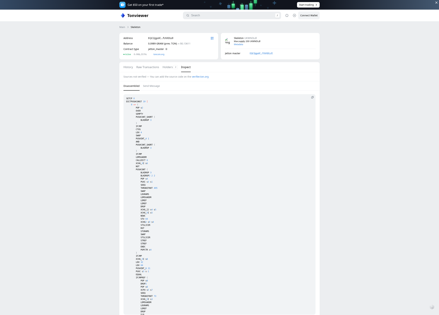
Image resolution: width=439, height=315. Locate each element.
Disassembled (131, 86)
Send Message (151, 86)
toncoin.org (158, 54)
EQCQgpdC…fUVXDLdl (261, 53)
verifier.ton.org (200, 76)
